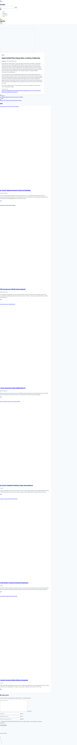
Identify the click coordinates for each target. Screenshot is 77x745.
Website (22, 719)
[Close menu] (0, 738)
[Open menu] (1, 23)
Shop (4, 16)
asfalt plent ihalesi (22, 90)
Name (21, 713)
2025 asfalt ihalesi (6, 90)
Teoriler (4, 61)
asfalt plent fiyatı (14, 90)
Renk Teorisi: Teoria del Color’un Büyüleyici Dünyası (11, 100)
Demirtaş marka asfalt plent (32, 90)
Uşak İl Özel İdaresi (13, 92)
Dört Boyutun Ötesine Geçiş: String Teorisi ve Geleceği (11, 96)
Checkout (5, 13)
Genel (3, 54)
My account (5, 14)
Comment (29, 711)
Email (21, 716)
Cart (3, 11)
